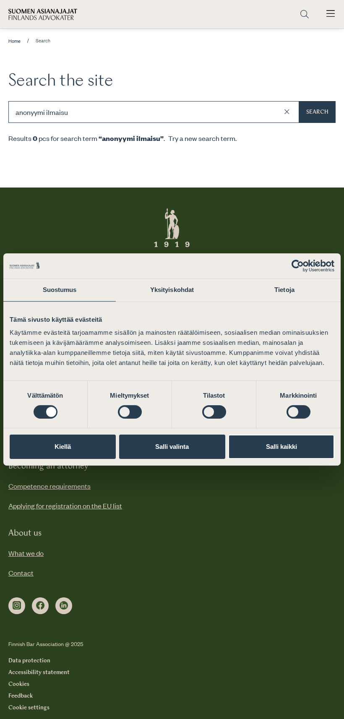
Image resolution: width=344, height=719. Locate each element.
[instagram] (16, 605)
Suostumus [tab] (60, 289)
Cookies (18, 684)
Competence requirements (49, 485)
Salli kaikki (281, 446)
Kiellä (63, 446)
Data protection (29, 661)
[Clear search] (286, 112)
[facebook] (40, 605)
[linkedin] (63, 605)
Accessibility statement (39, 672)
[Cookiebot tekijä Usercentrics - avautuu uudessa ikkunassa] (297, 266)
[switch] (130, 412)
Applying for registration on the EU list (65, 505)
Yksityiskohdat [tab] (172, 289)
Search (317, 112)
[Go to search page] (304, 14)
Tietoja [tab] (284, 289)
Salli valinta (172, 446)
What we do (26, 552)
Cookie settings (29, 708)
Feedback (20, 696)
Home (14, 41)
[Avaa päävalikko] (331, 14)
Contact (21, 572)
